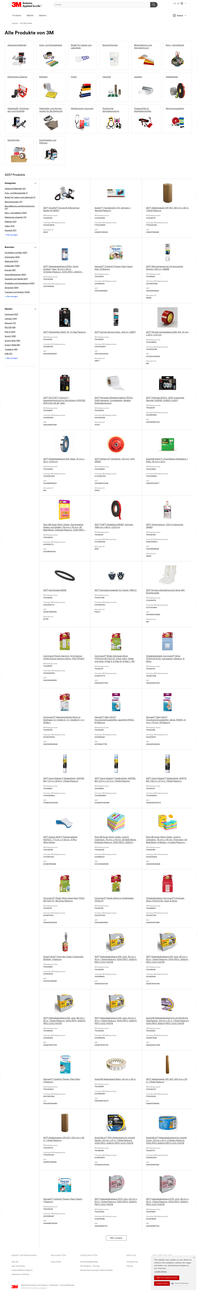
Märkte (30, 16)
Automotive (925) (12, 257)
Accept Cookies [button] (162, 1283)
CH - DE (176, 3)
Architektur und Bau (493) (16, 253)
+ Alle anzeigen (11, 235)
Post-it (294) (10, 332)
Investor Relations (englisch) (22, 1270)
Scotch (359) (10, 336)
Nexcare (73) (10, 323)
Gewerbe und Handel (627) (16, 279)
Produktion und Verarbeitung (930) (19, 283)
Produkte (16, 16)
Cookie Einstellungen (67, 1285)
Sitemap (130, 1266)
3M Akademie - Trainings (90, 1266)
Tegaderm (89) (11, 350)
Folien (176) (9, 226)
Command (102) (11, 314)
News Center (56, 1262)
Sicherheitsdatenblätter (89, 1262)
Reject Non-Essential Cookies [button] (166, 1278)
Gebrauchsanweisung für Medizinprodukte (96, 1270)
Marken (42, 16)
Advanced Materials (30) (15, 189)
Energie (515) (10, 270)
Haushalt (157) (10, 231)
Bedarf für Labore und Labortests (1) (20, 198)
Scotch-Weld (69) (12, 345)
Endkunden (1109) (12, 266)
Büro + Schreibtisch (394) (16, 213)
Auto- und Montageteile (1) (16, 193)
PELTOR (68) (10, 328)
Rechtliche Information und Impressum (34, 1285)
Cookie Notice (160, 1272)
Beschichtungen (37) (13, 202)
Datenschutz (53, 1285)
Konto (179, 16)
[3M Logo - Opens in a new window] (27, 4)
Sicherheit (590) (11, 288)
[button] (180, 1283)
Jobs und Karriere (18, 1266)
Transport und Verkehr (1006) (17, 292)
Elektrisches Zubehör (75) (15, 217)
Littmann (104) (11, 319)
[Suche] (154, 4)
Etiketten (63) (10, 222)
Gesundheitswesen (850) (15, 275)
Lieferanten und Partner (20, 1274)
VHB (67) (8, 354)
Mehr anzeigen (116, 1238)
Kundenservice (132, 1262)
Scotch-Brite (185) (12, 341)
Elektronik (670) (11, 262)
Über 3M (14, 1262)
